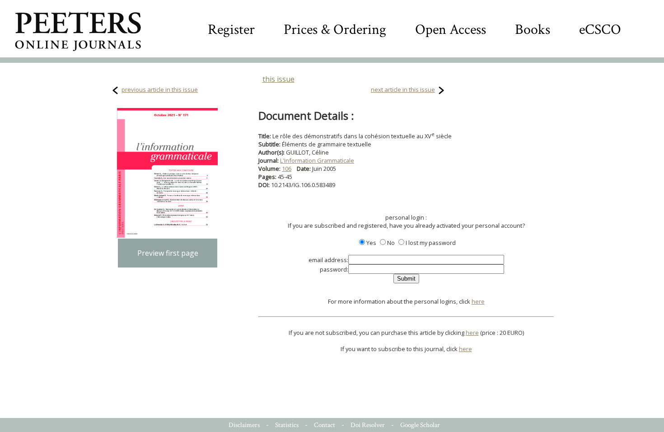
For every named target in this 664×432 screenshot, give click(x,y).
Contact (324, 425)
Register (231, 29)
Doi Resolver (368, 425)
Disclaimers (244, 425)
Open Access (450, 29)
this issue (278, 79)
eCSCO (600, 29)
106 (286, 168)
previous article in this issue (160, 89)
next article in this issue (403, 89)
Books (532, 29)
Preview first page (167, 253)
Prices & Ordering (335, 29)
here (478, 301)
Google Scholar (420, 425)
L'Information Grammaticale (317, 160)
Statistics (287, 425)
